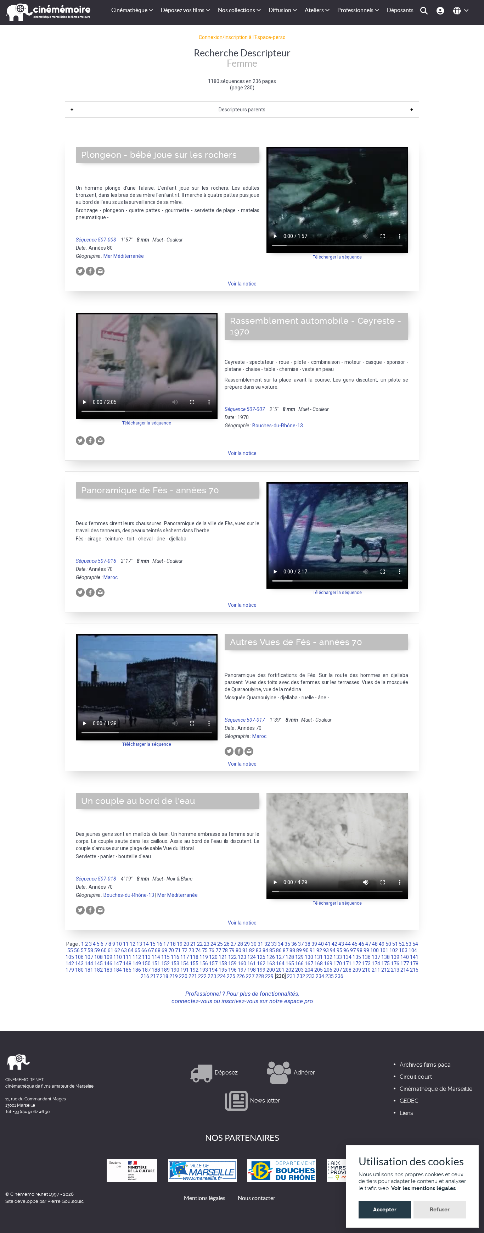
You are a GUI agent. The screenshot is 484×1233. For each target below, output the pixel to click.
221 (192, 976)
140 (404, 957)
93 (326, 950)
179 (70, 970)
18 (173, 944)
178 (414, 963)
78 (225, 950)
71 (178, 950)
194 (213, 970)
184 (117, 970)
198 (251, 970)
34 (280, 944)
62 (117, 950)
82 (252, 950)
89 (299, 950)
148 (127, 963)
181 (89, 970)
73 (191, 950)
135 (357, 957)
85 (272, 950)
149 (137, 963)
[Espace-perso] (441, 10)
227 (250, 976)
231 (291, 976)
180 (79, 970)
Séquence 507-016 (96, 561)
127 (280, 957)
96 (346, 950)
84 (265, 950)
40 (321, 944)
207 (337, 970)
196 (232, 970)
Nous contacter (256, 1198)
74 (198, 950)
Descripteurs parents (242, 109)
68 (158, 950)
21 (193, 944)
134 (347, 957)
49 (381, 944)
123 (242, 957)
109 (108, 957)
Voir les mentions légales (423, 1188)
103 (403, 950)
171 (347, 963)
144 (89, 963)
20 (186, 944)
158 (223, 963)
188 (156, 970)
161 (251, 963)
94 (333, 950)
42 (334, 944)
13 (139, 944)
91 (312, 950)
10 (119, 944)
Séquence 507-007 (245, 409)
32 (267, 944)
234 (320, 976)
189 (165, 970)
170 (337, 963)
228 (259, 976)
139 (395, 957)
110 (117, 957)
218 (164, 976)
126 (270, 957)
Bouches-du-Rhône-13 (277, 425)
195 (223, 970)
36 (294, 944)
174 (376, 963)
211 (376, 970)
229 (269, 976)
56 (77, 950)
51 (395, 944)
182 (98, 970)
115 (165, 957)
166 (299, 963)
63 (124, 950)
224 (221, 976)
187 (146, 970)
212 (385, 970)
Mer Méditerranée (123, 256)
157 (213, 963)
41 (328, 944)
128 (290, 957)
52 (402, 944)
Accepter (384, 1209)
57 (83, 950)
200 (270, 970)
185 (127, 970)
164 (280, 963)
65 (137, 950)
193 (203, 970)
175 (385, 963)
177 (404, 963)
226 (240, 976)
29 (247, 944)
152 (165, 963)
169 (328, 963)
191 (184, 970)
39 (314, 944)
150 (146, 963)
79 (232, 950)
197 (242, 970)
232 (301, 976)
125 (261, 957)
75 (205, 950)
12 (132, 944)
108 (98, 957)
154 (184, 963)
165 (290, 963)
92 (319, 950)
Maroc (110, 577)
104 (413, 950)
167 (309, 963)
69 (164, 950)
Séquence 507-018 (96, 879)
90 (306, 950)
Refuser (440, 1209)
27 (233, 944)
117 (184, 957)
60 (104, 950)
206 (328, 970)
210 (366, 970)
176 (395, 963)
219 (173, 976)
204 (309, 970)
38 (307, 944)
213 (395, 970)
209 (357, 970)
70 (171, 950)
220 (183, 976)
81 (245, 950)
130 (309, 957)
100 (374, 950)
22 (200, 944)
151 (156, 963)
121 (223, 957)
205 (318, 970)
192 (194, 970)
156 (203, 963)
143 (79, 963)
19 (179, 944)
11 (126, 944)
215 (414, 970)
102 (393, 950)
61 (110, 950)
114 (156, 957)
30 (254, 944)
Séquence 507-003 (96, 240)
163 (270, 963)
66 (144, 950)
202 (290, 970)
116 (175, 957)
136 (366, 957)
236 (339, 976)
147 (117, 963)
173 (366, 963)
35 (287, 944)
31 (260, 944)
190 (175, 970)
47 (368, 944)
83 (258, 950)
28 (240, 944)
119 (203, 957)
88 (292, 950)
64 (131, 950)
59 (97, 950)
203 (299, 970)
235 (329, 976)
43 (341, 944)
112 (137, 957)
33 (274, 944)
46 (361, 944)
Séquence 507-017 (245, 720)
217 (154, 976)
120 (213, 957)
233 (310, 976)
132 (328, 957)
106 (79, 957)
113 (146, 957)
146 (108, 963)
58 (90, 950)
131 (318, 957)
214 (404, 970)
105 (70, 957)
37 (301, 944)
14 (146, 944)
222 (202, 976)
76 (211, 950)
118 (194, 957)
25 (220, 944)
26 (227, 944)
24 (213, 944)
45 (355, 944)
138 (385, 957)
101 (384, 950)
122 (232, 957)
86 (279, 950)
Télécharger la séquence (337, 257)
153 (175, 963)
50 (388, 944)
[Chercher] (425, 10)
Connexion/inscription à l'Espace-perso (242, 37)
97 (353, 950)
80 (238, 950)
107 (89, 957)
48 (375, 944)
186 (137, 970)
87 (285, 950)
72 (184, 950)
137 (376, 957)
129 (299, 957)
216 (145, 976)
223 (212, 976)
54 (415, 944)
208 (347, 970)
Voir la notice (242, 284)
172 (357, 963)
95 (339, 950)
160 (242, 963)
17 (166, 944)
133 (337, 957)
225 (231, 976)
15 (153, 944)
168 (318, 963)
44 (348, 944)
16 (159, 944)
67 (151, 950)
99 (366, 950)
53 (408, 944)
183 (108, 970)
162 (261, 963)
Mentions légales (204, 1198)
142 (70, 963)
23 (206, 944)
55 (70, 950)
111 (127, 957)
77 (218, 950)
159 (232, 963)
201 (280, 970)
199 (261, 970)
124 (251, 957)
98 (359, 950)
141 (414, 957)
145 (98, 963)
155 (194, 963)
